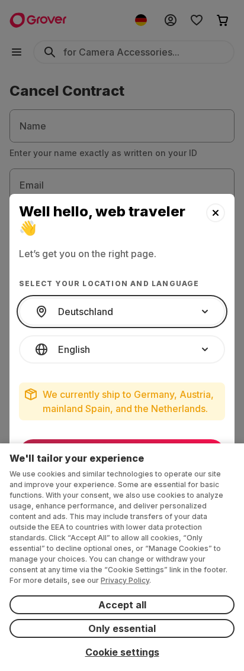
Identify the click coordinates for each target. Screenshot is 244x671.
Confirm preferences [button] (122, 453)
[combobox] (122, 311)
